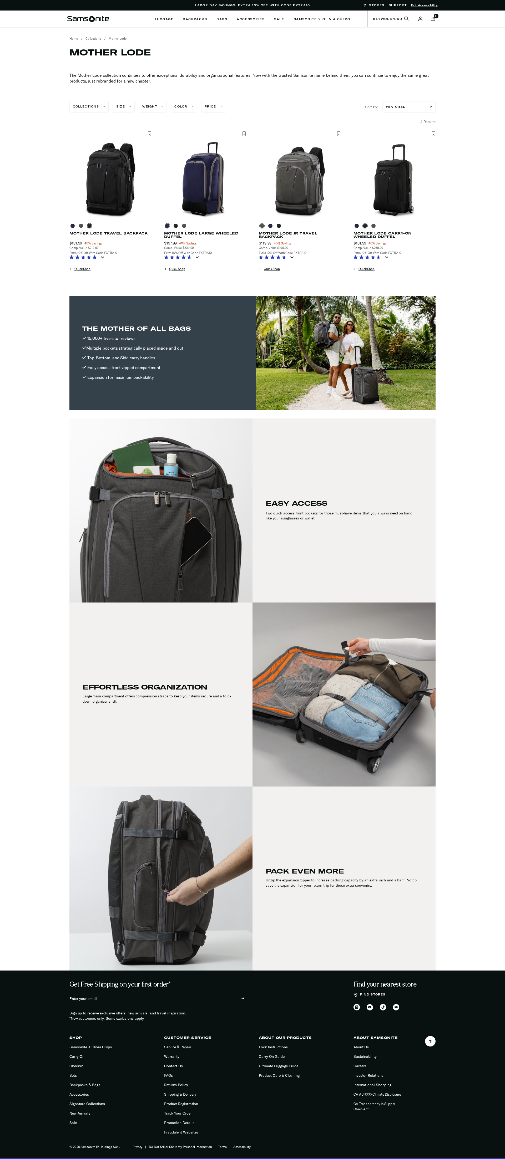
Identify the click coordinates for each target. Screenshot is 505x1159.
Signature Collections (87, 1103)
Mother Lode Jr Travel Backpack (288, 235)
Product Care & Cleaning (279, 1075)
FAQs (168, 1075)
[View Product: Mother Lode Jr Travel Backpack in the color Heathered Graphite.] (300, 179)
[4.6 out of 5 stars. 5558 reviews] (369, 258)
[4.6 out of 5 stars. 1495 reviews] (179, 258)
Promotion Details (179, 1122)
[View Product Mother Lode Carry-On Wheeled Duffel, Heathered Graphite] (374, 226)
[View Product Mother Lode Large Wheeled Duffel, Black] (177, 226)
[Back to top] (430, 1041)
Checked (76, 1066)
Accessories (79, 1094)
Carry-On (76, 1056)
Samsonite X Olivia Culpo (90, 1047)
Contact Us (173, 1066)
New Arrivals (79, 1113)
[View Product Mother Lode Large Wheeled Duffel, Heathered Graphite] (185, 226)
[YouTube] (370, 1008)
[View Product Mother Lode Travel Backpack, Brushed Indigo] (73, 226)
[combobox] (391, 19)
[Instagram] (357, 1008)
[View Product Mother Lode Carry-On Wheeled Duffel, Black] (366, 226)
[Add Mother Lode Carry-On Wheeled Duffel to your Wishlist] (433, 133)
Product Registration (181, 1103)
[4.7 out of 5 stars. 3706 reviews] (274, 258)
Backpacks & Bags (84, 1085)
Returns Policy (176, 1085)
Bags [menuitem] (221, 19)
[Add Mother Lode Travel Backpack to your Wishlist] (149, 133)
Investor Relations (368, 1075)
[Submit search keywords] (406, 19)
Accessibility (242, 1147)
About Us (361, 1047)
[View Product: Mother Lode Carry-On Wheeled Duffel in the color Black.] (395, 179)
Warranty (171, 1056)
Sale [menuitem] (279, 19)
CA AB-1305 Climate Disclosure (377, 1094)
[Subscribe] (238, 999)
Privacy (137, 1147)
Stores (376, 5)
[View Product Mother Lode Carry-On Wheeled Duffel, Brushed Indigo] (358, 226)
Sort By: (371, 107)
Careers (360, 1066)
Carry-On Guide (272, 1056)
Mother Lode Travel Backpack (108, 233)
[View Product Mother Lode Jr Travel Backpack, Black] (280, 226)
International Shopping (372, 1085)
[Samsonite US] (88, 19)
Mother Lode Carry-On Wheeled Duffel (383, 235)
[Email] (396, 1008)
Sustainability (365, 1056)
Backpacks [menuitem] (195, 19)
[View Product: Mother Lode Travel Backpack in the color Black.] (110, 179)
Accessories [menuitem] (251, 19)
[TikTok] (383, 1007)
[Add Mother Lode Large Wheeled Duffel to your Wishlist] (244, 133)
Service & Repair (177, 1047)
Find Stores (372, 994)
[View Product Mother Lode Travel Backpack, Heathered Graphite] (82, 226)
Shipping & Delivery (180, 1094)
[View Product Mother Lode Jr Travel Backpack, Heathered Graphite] (263, 226)
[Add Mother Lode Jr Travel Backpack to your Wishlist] (338, 133)
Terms (222, 1147)
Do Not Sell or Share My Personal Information (180, 1147)
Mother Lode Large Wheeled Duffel (201, 235)
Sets (73, 1075)
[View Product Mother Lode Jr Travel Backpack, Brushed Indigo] (271, 226)
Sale (73, 1122)
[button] (420, 18)
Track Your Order (178, 1113)
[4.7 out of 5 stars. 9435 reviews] (84, 258)
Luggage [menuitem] (164, 19)
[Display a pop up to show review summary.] (103, 259)
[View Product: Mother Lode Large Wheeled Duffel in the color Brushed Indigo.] (205, 179)
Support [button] (398, 5)
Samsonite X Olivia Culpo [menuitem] (322, 19)
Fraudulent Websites (181, 1132)
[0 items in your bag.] (433, 19)
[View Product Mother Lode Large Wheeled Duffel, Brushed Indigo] (168, 226)
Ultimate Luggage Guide (278, 1066)
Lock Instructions (273, 1047)
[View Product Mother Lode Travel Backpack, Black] (90, 226)
